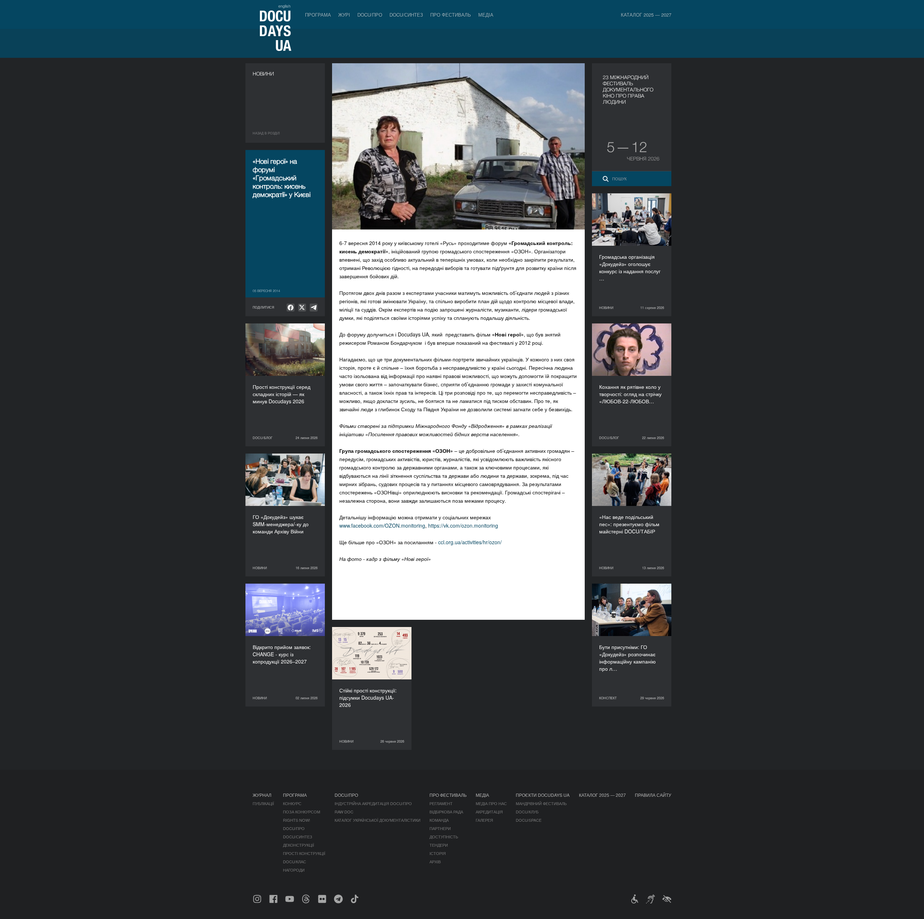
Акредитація (489, 812)
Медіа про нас (491, 803)
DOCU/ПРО (369, 14)
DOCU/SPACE (528, 820)
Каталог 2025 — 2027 (646, 14)
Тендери (439, 845)
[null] (291, 308)
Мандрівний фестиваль (541, 803)
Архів (435, 861)
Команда (439, 820)
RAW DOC (344, 812)
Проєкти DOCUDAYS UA (543, 795)
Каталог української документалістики (377, 820)
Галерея (484, 820)
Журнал (262, 795)
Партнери (440, 828)
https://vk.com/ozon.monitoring (463, 525)
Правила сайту (653, 795)
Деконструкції (298, 845)
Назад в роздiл (266, 133)
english (284, 6)
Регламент (441, 803)
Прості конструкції (304, 853)
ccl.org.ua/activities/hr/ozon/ (470, 542)
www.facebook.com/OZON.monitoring (382, 525)
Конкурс (292, 803)
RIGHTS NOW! (296, 820)
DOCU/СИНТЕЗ (406, 14)
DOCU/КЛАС (294, 861)
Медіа (485, 14)
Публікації (263, 803)
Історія (438, 853)
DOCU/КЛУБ (527, 812)
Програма (318, 14)
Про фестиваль (450, 14)
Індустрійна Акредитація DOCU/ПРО (373, 803)
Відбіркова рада (446, 812)
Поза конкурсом (301, 812)
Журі (344, 14)
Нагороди (294, 870)
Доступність (444, 836)
